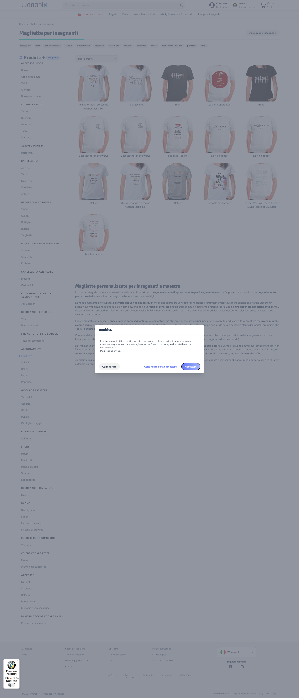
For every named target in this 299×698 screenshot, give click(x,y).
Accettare (191, 366)
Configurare (109, 366)
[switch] (11, 685)
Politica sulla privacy (110, 350)
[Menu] (17, 661)
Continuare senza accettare (160, 366)
